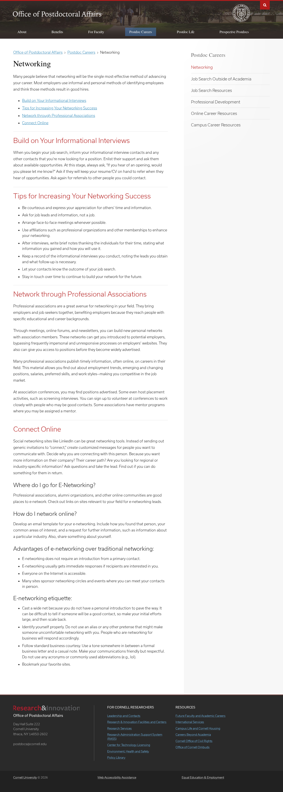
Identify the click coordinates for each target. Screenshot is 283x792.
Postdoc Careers (208, 54)
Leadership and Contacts (123, 716)
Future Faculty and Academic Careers (201, 716)
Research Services (119, 728)
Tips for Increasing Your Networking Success (59, 108)
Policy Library (116, 757)
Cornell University (25, 777)
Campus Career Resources (216, 124)
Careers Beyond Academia (193, 734)
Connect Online (35, 123)
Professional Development (215, 101)
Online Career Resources (214, 113)
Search (265, 5)
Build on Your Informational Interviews (54, 100)
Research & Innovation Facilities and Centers (136, 722)
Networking (202, 67)
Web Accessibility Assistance (117, 777)
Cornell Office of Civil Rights (194, 741)
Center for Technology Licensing (128, 745)
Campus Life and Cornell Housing (198, 728)
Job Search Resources (211, 90)
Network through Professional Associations (58, 115)
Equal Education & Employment (203, 777)
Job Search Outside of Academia (221, 78)
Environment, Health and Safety (128, 751)
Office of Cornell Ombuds (193, 747)
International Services (190, 722)
